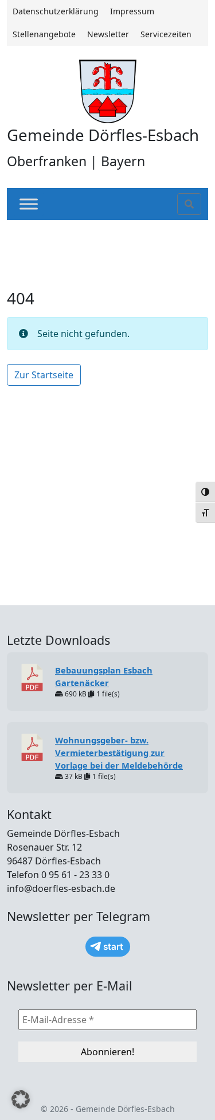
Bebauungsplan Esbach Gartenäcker (104, 676)
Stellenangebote (44, 34)
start (113, 946)
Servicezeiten (165, 34)
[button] (20, 1099)
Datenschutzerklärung (56, 11)
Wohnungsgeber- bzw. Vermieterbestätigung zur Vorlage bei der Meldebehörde (119, 752)
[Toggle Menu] (28, 204)
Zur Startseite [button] (43, 375)
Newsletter (108, 34)
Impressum (132, 11)
